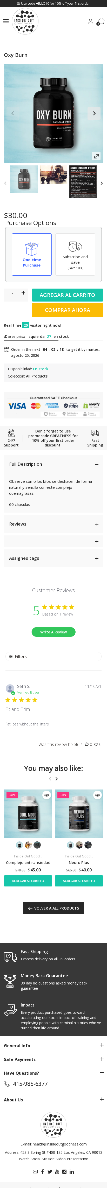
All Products (37, 376)
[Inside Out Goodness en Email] (35, 1171)
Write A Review (53, 632)
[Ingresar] (90, 21)
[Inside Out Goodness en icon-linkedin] (71, 1171)
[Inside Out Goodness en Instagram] (64, 1171)
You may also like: (53, 768)
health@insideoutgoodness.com (60, 1144)
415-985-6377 (30, 1083)
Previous (12, 113)
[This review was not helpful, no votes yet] (96, 744)
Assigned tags (24, 558)
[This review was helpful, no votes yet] (87, 744)
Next (94, 113)
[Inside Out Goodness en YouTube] (57, 1171)
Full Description (25, 464)
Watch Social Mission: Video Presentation (53, 1158)
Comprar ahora (67, 309)
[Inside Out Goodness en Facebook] (42, 1171)
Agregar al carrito (67, 294)
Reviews (17, 524)
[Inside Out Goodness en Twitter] (50, 1171)
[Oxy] (24, 179)
